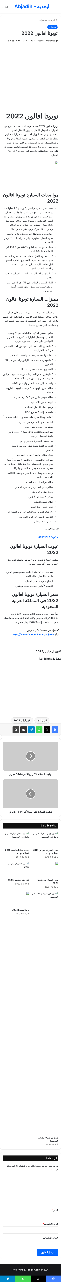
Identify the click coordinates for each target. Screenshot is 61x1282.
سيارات (42, 20)
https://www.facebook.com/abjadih (33, 634)
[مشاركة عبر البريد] (23, 729)
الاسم (55, 1210)
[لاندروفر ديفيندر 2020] (16, 869)
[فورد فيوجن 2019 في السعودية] (45, 1013)
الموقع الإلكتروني (50, 1237)
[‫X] (47, 729)
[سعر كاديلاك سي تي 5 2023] (45, 869)
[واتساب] (39, 729)
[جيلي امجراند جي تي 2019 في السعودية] (45, 839)
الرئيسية (51, 20)
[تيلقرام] (31, 729)
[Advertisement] (30, 76)
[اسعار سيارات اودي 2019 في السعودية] (16, 839)
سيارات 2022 (21, 720)
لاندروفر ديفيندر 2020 (18, 880)
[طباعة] (16, 729)
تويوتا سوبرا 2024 (20, 909)
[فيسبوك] (55, 729)
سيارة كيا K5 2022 (48, 537)
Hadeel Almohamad (46, 40)
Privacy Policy (19, 1269)
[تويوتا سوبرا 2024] (16, 899)
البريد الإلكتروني (50, 1224)
